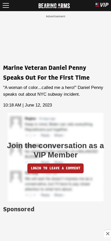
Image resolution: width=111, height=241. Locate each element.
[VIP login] (102, 5)
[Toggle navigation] (6, 5)
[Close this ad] (107, 233)
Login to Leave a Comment (55, 168)
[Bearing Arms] (54, 5)
